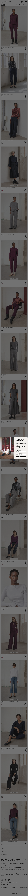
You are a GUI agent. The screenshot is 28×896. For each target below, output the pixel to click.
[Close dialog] (27, 437)
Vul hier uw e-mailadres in (19, 453)
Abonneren (21, 456)
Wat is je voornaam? (18, 450)
